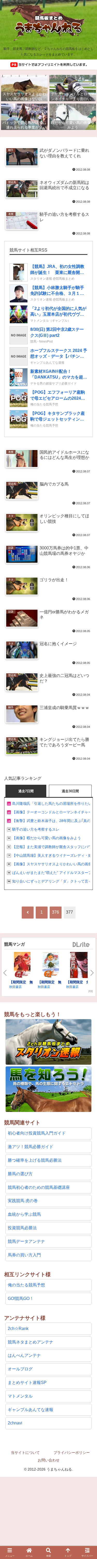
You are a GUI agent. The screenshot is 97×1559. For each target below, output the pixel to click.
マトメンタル (20, 1396)
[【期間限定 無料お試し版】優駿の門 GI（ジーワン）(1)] (51, 966)
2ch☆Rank (18, 1328)
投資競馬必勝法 (22, 1228)
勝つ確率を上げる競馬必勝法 (35, 1160)
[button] (86, 1195)
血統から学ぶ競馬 (24, 1214)
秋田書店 (15, 986)
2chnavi (15, 1423)
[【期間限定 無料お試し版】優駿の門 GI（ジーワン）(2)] (22, 966)
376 (55, 912)
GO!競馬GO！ (21, 1298)
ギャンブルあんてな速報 (30, 1409)
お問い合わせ (48, 1460)
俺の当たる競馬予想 (26, 1285)
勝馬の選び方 (20, 1174)
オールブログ (20, 1369)
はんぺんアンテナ (24, 1355)
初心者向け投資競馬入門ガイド (37, 1133)
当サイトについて (25, 1452)
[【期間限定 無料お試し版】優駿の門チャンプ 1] (79, 966)
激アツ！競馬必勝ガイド (30, 1146)
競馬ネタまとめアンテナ (30, 1342)
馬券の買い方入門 (24, 1255)
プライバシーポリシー (72, 1452)
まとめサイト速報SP (27, 1382)
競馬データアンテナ (26, 1241)
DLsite (81, 945)
